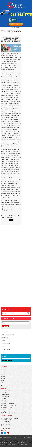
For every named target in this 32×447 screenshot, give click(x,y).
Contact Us (4, 384)
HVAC (3, 346)
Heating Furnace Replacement (9, 413)
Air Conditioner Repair (10, 30)
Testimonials (4, 376)
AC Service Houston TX (18, 441)
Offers (2, 380)
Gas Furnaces (4, 398)
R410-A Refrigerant (6, 349)
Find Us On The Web (22, 444)
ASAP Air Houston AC (17, 437)
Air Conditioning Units (6, 391)
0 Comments (9, 217)
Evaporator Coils (5, 396)
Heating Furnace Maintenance (9, 409)
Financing (3, 378)
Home (2, 30)
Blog (2, 382)
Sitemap (3, 385)
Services (3, 372)
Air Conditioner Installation (7, 403)
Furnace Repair (5, 343)
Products (3, 374)
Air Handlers (4, 337)
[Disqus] (11, 246)
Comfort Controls (5, 394)
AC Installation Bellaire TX (6, 441)
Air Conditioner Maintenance (8, 405)
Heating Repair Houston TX (12, 442)
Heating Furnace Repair (7, 411)
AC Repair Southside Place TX (9, 444)
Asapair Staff (6, 216)
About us (3, 370)
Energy (3, 340)
